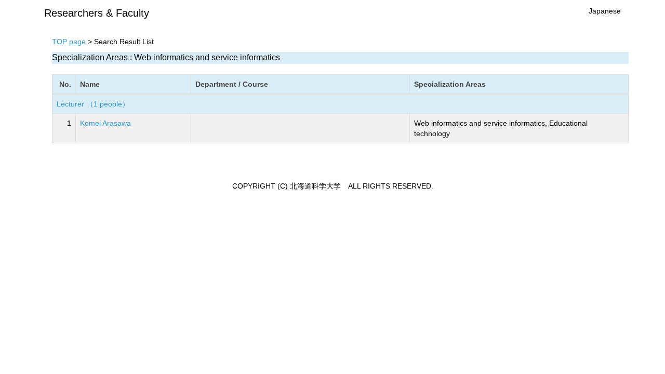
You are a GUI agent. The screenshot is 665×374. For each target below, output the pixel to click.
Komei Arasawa (105, 123)
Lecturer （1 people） (93, 104)
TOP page (69, 41)
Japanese (605, 11)
